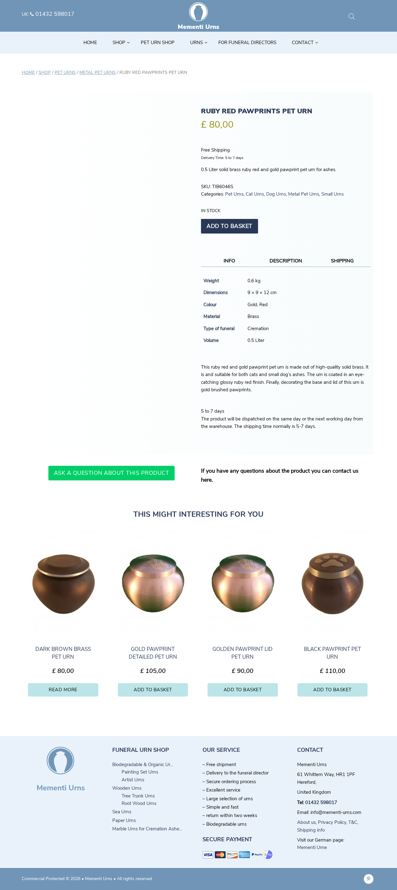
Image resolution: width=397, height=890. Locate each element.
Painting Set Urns (140, 772)
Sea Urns (121, 812)
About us (306, 822)
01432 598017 (54, 14)
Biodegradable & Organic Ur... (142, 764)
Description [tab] (286, 260)
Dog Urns (276, 194)
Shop (44, 72)
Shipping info (311, 830)
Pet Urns (65, 72)
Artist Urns (133, 780)
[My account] (361, 17)
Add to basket (229, 226)
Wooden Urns (126, 788)
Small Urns (332, 194)
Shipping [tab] (342, 260)
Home (28, 72)
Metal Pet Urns (97, 72)
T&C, (353, 822)
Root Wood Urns (139, 803)
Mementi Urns (198, 27)
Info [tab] (229, 260)
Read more (63, 690)
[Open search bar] (352, 16)
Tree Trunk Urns (138, 796)
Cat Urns (255, 194)
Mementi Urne (312, 847)
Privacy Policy (332, 822)
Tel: (301, 802)
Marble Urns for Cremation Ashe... (147, 829)
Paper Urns (124, 820)
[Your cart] (371, 17)
